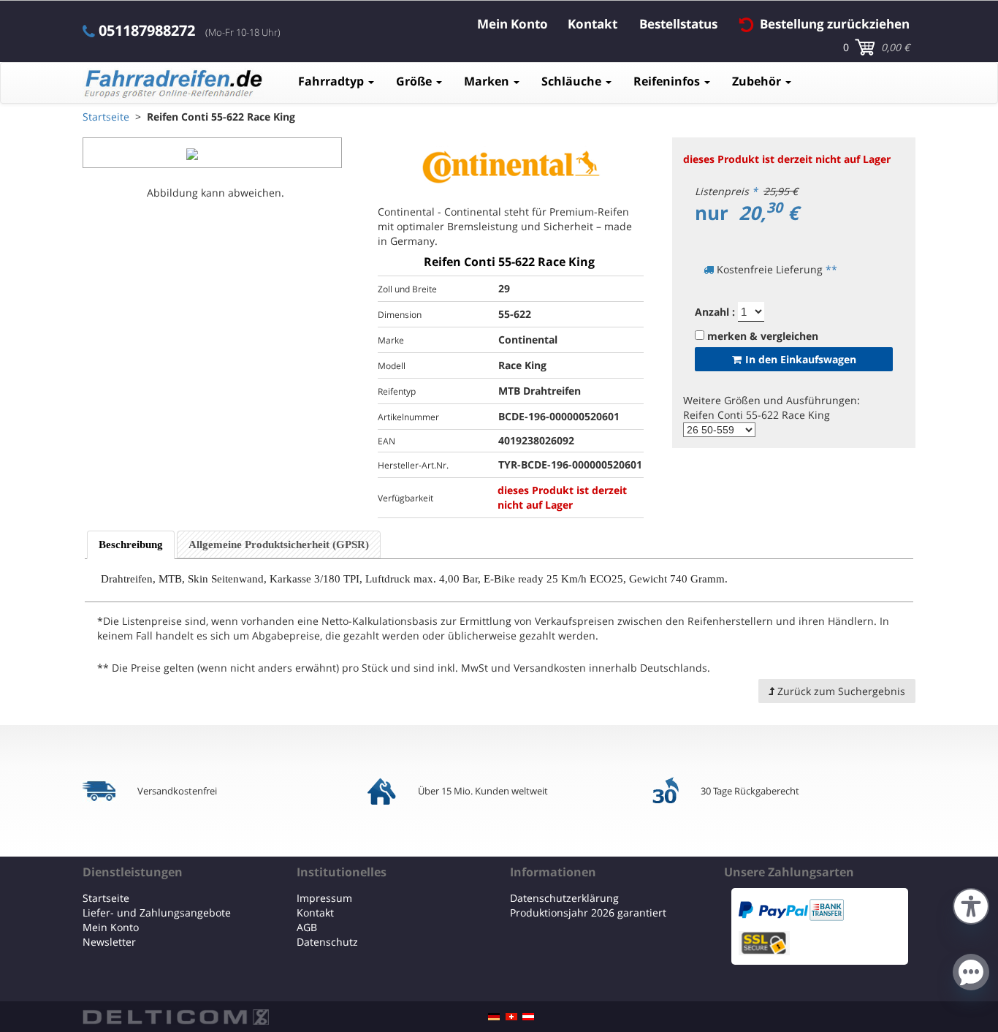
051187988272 (147, 30)
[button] (971, 904)
